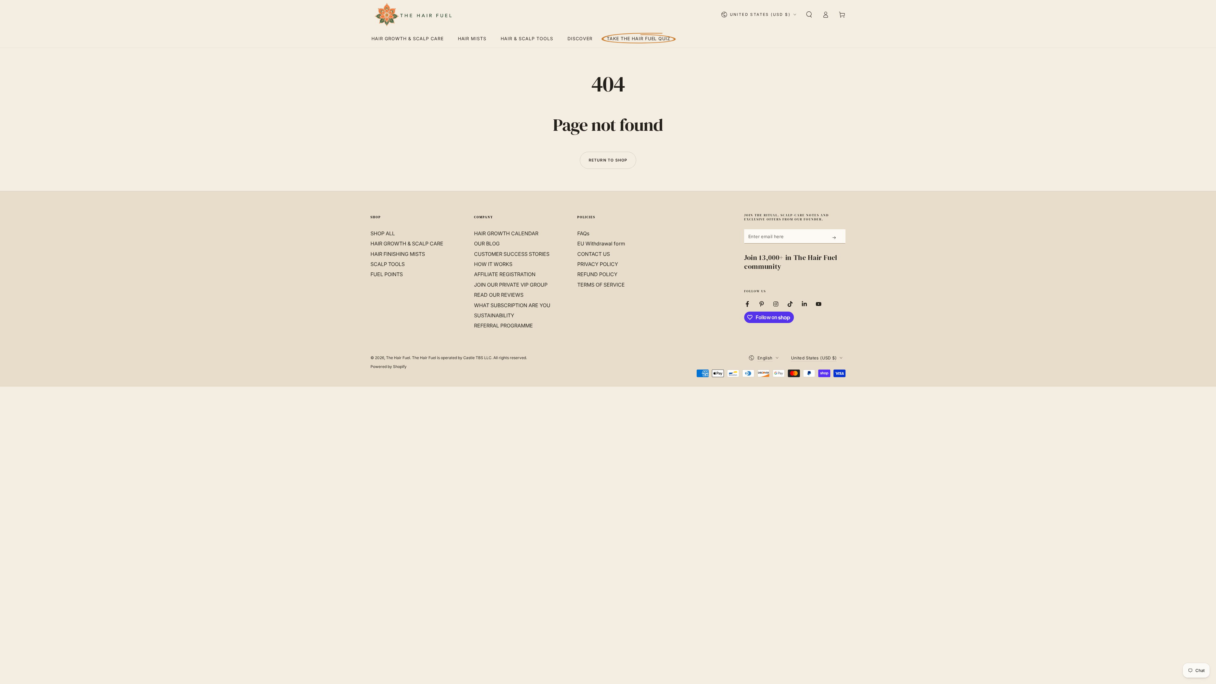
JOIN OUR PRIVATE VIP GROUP (511, 285)
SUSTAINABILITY (494, 315)
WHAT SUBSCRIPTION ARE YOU (512, 305)
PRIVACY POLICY (597, 264)
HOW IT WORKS (493, 264)
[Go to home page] (412, 14)
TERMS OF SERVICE (601, 285)
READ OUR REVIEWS (498, 295)
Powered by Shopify (388, 366)
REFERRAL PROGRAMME (503, 325)
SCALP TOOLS (387, 264)
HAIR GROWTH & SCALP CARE (406, 243)
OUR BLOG (487, 243)
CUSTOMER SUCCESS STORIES (511, 254)
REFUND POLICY (597, 274)
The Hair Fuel (398, 357)
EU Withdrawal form (601, 243)
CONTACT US (593, 254)
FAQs (583, 233)
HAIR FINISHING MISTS (397, 254)
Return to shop (608, 160)
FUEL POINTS (386, 274)
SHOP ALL (382, 233)
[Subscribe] (835, 237)
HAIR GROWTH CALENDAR (506, 233)
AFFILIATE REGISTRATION (504, 274)
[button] (809, 15)
